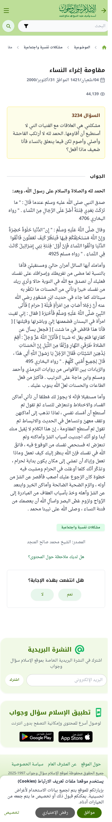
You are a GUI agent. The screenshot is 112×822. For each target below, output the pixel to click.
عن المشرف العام (62, 764)
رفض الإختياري (55, 813)
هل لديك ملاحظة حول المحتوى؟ (56, 557)
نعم (70, 594)
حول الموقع (91, 764)
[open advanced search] (26, 26)
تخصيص (11, 813)
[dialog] (54, 799)
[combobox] (67, 26)
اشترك (14, 679)
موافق (89, 813)
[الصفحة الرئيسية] (104, 47)
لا (42, 594)
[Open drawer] (6, 11)
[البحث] (8, 26)
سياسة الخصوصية (27, 764)
